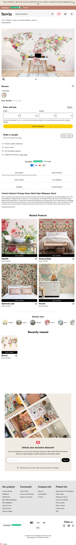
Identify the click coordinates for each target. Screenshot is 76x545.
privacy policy (46, 468)
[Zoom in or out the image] (4, 79)
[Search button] (52, 14)
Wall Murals (6, 497)
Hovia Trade (24, 491)
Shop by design (7, 511)
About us (41, 491)
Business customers (26, 497)
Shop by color (6, 508)
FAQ (57, 511)
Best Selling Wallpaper (9, 500)
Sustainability (42, 494)
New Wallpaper (7, 503)
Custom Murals (7, 491)
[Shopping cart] (65, 14)
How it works (19, 180)
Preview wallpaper (38, 126)
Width (19, 113)
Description (19, 173)
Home (3, 20)
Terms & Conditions (62, 500)
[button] (59, 14)
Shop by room (6, 505)
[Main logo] (7, 14)
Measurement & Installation (65, 491)
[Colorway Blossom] (4, 95)
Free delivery (56, 180)
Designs (15, 20)
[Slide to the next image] (72, 53)
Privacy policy (60, 503)
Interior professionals (27, 494)
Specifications (57, 173)
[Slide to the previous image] (4, 53)
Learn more (23, 155)
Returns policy (60, 505)
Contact (40, 497)
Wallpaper (9, 20)
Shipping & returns (62, 497)
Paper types (60, 494)
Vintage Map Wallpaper (24, 20)
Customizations (56, 187)
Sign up (65, 460)
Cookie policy (60, 508)
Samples (19, 187)
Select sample (66, 136)
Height (55, 113)
